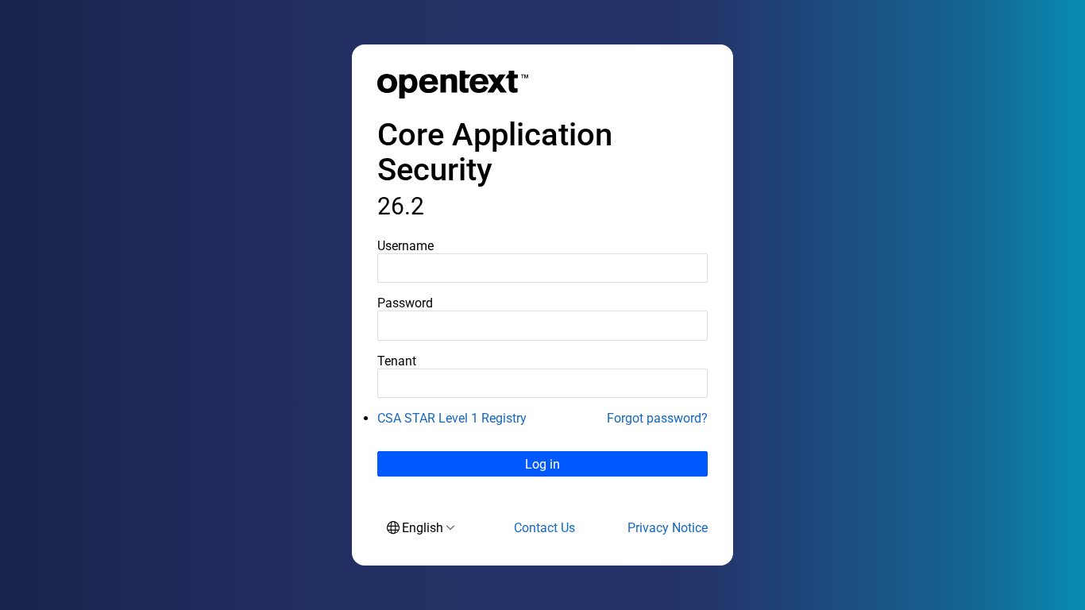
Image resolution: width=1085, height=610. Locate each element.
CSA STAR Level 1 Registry (452, 418)
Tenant (396, 361)
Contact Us (544, 527)
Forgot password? (657, 418)
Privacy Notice (667, 527)
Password (405, 303)
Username (405, 245)
